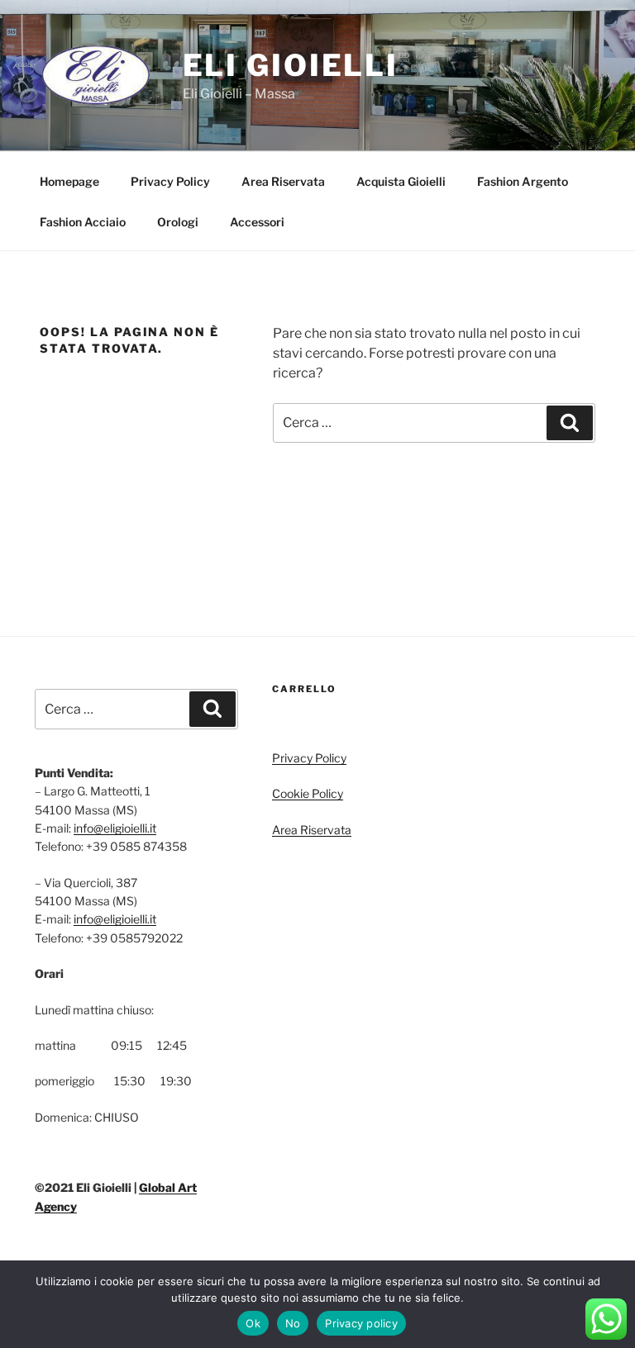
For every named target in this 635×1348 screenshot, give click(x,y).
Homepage (69, 181)
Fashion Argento (522, 181)
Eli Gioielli (291, 65)
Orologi (177, 222)
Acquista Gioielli (401, 181)
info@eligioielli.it (115, 828)
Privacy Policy (170, 181)
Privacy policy (361, 1323)
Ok (253, 1323)
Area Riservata (283, 181)
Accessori (257, 222)
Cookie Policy (307, 793)
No (293, 1323)
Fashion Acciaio (83, 222)
